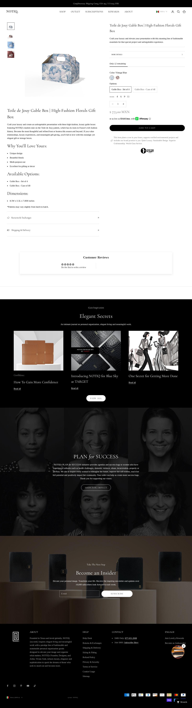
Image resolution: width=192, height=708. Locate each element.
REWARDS (113, 11)
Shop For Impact (96, 487)
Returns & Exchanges (92, 643)
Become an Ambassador (175, 643)
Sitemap (86, 676)
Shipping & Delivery (92, 648)
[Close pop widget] (184, 646)
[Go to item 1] (10, 26)
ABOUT (128, 11)
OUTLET (75, 11)
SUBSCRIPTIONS (94, 11)
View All (96, 398)
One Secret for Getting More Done (153, 376)
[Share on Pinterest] (125, 97)
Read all (17, 389)
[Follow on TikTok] (34, 685)
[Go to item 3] (10, 45)
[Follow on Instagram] (14, 685)
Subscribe (117, 594)
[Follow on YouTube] (28, 685)
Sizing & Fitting (90, 652)
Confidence (19, 375)
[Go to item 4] (10, 54)
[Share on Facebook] (117, 97)
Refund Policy (89, 657)
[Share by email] (128, 97)
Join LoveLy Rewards (174, 638)
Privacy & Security (91, 662)
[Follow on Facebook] (7, 685)
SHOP (62, 11)
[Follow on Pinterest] (21, 685)
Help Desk (87, 638)
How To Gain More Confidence (36, 382)
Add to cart (147, 128)
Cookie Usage (89, 671)
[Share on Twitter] (121, 97)
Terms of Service (90, 667)
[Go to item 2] (10, 35)
